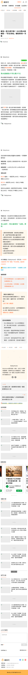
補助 (16, 347)
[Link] (13, 377)
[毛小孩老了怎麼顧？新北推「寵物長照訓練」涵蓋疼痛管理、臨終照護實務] (5, 556)
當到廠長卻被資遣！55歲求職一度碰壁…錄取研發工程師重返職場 (18, 512)
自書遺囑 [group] (15, 10)
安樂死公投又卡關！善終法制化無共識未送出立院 (18, 563)
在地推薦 (17, 6)
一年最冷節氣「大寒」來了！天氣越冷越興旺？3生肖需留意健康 (19, 421)
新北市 (3, 177)
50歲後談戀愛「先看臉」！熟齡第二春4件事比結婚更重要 (19, 589)
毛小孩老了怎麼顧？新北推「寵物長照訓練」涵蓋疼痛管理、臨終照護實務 (18, 555)
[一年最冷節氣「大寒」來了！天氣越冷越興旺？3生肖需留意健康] (5, 422)
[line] (22, 660)
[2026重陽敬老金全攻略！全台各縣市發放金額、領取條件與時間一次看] (5, 505)
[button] (26, 2)
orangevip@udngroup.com (13, 663)
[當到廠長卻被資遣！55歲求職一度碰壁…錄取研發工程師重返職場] (5, 513)
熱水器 (3, 347)
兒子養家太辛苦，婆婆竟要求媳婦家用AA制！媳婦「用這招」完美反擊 (18, 438)
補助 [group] (20, 10)
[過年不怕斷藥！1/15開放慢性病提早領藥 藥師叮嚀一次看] (5, 447)
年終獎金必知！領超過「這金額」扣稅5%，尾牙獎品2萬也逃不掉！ (18, 412)
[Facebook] (15, 377)
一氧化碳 (10, 347)
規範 (2, 644)
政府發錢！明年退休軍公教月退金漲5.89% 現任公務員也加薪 (18, 530)
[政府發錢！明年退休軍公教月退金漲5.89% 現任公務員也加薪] (5, 531)
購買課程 (19, 1)
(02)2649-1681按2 (10, 665)
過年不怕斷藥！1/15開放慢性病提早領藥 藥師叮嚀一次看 (18, 447)
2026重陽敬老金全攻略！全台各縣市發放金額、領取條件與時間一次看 (19, 504)
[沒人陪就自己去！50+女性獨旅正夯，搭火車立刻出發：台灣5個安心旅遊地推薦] (5, 581)
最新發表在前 (23, 650)
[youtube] (25, 660)
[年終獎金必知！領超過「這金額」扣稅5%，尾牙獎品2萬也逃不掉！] (5, 413)
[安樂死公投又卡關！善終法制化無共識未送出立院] (5, 565)
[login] (23, 2)
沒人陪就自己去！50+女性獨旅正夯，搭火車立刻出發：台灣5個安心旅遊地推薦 (19, 580)
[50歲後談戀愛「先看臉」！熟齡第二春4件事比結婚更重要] (5, 590)
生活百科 (24, 6)
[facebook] (20, 660)
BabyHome (11, 38)
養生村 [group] (3, 10)
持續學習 (11, 6)
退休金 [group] (8, 10)
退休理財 (4, 6)
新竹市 (3, 182)
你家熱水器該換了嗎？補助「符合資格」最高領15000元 (13, 262)
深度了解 (19, 490)
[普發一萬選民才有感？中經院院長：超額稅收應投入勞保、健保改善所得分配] (5, 539)
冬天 (21, 347)
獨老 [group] (25, 10)
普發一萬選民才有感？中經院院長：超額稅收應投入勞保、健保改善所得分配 (18, 538)
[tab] (11, 495)
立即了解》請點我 (8, 303)
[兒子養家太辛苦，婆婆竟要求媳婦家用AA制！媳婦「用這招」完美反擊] (5, 439)
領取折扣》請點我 (8, 312)
